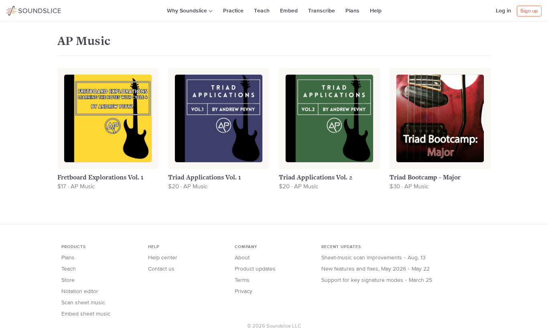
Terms (242, 280)
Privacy (243, 291)
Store (68, 280)
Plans (352, 11)
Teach (262, 11)
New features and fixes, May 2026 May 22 (375, 269)
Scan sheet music (83, 303)
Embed (289, 11)
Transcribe (321, 11)
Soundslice (21, 9)
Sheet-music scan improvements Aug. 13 (373, 258)
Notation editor (79, 291)
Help (376, 11)
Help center (162, 258)
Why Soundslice (187, 11)
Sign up (529, 11)
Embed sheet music (85, 314)
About (242, 258)
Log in (503, 11)
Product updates (255, 269)
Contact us (161, 269)
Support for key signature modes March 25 (376, 280)
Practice (233, 11)
